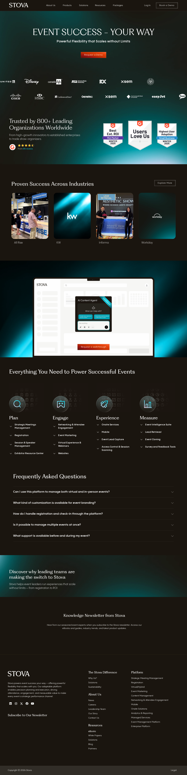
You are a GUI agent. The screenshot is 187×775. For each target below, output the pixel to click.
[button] (93, 491)
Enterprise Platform (140, 726)
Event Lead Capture (113, 439)
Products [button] (67, 5)
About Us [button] (50, 5)
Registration (22, 435)
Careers (92, 705)
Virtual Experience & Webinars (69, 444)
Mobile (105, 432)
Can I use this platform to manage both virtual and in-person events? (61, 491)
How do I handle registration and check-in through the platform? (58, 513)
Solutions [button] (83, 5)
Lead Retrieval (153, 432)
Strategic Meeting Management (147, 678)
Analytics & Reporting (142, 713)
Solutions (92, 682)
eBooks (92, 731)
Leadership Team (97, 709)
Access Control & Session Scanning (115, 448)
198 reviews (28, 149)
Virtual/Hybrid (138, 687)
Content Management (142, 696)
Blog (90, 744)
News (91, 700)
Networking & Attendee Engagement (71, 426)
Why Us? (92, 678)
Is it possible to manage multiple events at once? (47, 524)
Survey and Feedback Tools (160, 447)
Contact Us (93, 718)
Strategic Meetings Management (25, 426)
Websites (63, 453)
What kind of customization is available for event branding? (54, 502)
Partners (92, 749)
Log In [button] (147, 5)
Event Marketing (67, 435)
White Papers (95, 735)
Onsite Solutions (139, 709)
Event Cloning (153, 439)
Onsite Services (110, 425)
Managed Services (140, 717)
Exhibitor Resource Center (29, 453)
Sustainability (94, 687)
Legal (173, 770)
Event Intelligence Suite (158, 425)
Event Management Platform (145, 722)
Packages (118, 5)
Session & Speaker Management (25, 444)
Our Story (93, 713)
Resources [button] (100, 5)
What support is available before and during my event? (51, 535)
